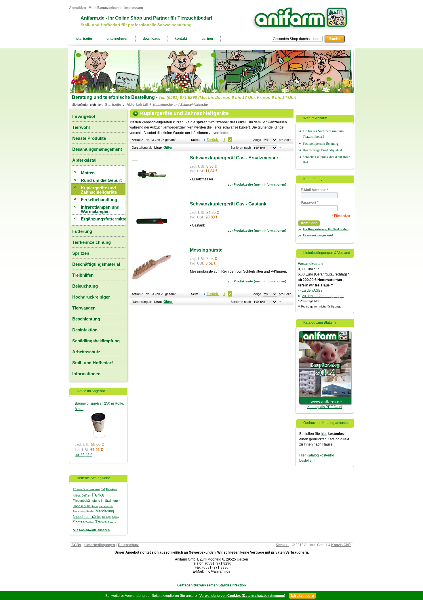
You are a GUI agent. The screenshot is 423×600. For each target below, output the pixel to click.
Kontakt (282, 545)
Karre (95, 506)
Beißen (86, 495)
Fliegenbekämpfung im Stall (92, 500)
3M (103, 489)
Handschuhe (82, 506)
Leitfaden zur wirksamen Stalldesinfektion (211, 585)
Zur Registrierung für (325, 229)
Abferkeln (111, 489)
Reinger (106, 517)
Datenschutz (128, 545)
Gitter (168, 148)
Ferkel (99, 495)
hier (324, 434)
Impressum (133, 8)
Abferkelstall (137, 105)
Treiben (89, 522)
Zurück (213, 140)
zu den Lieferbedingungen (323, 296)
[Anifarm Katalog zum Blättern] (325, 333)
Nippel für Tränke (87, 516)
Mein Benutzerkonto (105, 8)
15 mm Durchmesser (86, 489)
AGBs (76, 545)
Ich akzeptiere (302, 596)
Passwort (310, 203)
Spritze (79, 522)
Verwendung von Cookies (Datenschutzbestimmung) (242, 596)
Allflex (77, 495)
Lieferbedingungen (99, 545)
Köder (90, 511)
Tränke (101, 522)
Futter (115, 500)
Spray (115, 517)
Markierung (105, 511)
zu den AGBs (312, 290)
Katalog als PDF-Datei (324, 407)
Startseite (113, 105)
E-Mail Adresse (314, 190)
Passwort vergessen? (318, 235)
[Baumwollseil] (98, 414)
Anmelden (77, 8)
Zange (112, 522)
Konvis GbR (341, 545)
